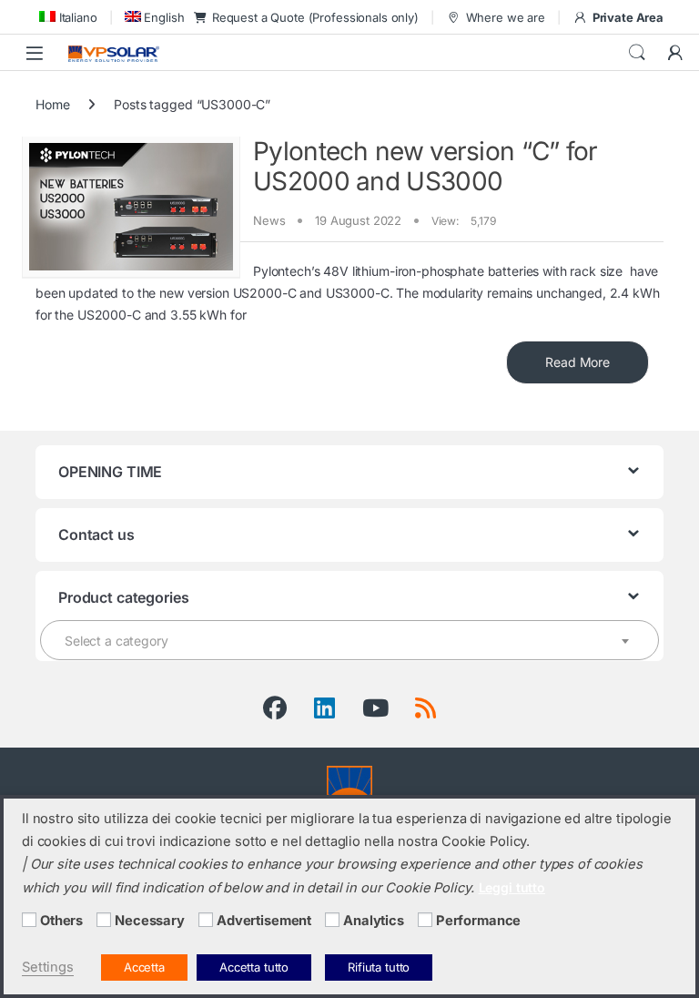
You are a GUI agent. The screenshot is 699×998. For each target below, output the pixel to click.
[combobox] (349, 640)
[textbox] (349, 641)
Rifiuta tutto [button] (379, 967)
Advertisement (264, 920)
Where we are (505, 17)
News (269, 220)
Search (637, 53)
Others (61, 920)
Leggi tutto (512, 887)
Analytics (373, 920)
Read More (577, 362)
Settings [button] (48, 967)
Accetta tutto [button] (254, 967)
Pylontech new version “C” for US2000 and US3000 (425, 167)
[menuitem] (66, 17)
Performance (478, 920)
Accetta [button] (144, 967)
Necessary (150, 920)
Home (52, 104)
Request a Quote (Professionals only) (315, 17)
